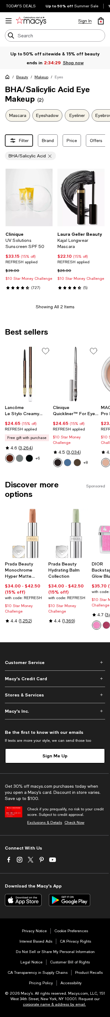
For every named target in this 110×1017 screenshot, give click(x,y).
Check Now (74, 822)
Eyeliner (77, 115)
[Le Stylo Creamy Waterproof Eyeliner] (27, 374)
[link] (29, 261)
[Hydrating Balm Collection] (68, 533)
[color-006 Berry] (106, 625)
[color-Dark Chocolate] (77, 462)
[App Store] (23, 900)
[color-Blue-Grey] (67, 462)
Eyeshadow (47, 115)
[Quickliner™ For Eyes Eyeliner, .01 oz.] (75, 374)
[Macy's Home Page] (31, 21)
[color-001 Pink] (96, 625)
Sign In (85, 20)
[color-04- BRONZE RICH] (9, 458)
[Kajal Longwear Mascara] (81, 197)
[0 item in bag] (101, 21)
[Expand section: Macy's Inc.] (55, 711)
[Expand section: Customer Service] (55, 662)
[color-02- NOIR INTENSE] (29, 458)
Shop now (73, 62)
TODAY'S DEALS (21, 6)
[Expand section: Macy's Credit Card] (55, 679)
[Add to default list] (45, 351)
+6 (37, 458)
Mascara (17, 115)
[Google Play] (69, 900)
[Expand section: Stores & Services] (55, 695)
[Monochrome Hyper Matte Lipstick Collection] (25, 533)
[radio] (10, 458)
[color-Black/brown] (57, 462)
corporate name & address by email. (54, 1004)
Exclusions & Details (44, 822)
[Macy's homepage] (8, 78)
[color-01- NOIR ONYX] (19, 458)
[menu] (8, 20)
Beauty (22, 77)
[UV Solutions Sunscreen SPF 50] (29, 197)
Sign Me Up (55, 755)
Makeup (41, 77)
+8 (85, 462)
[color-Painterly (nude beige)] (105, 462)
